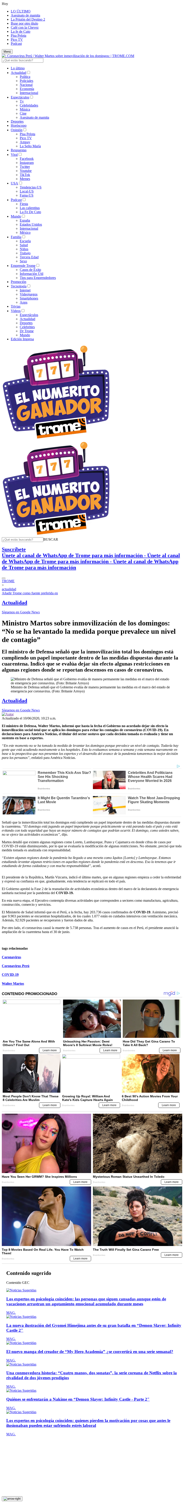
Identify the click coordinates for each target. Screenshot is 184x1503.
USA (14, 183)
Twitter (25, 167)
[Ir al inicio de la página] (12, 1498)
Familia (16, 237)
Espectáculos (20, 97)
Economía (27, 89)
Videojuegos (28, 294)
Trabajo (25, 253)
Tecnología (18, 286)
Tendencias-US (31, 187)
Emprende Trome (23, 266)
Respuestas (18, 150)
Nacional (26, 85)
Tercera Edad (29, 257)
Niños (24, 249)
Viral (14, 154)
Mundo (16, 216)
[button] (50, 539)
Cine (23, 113)
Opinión (16, 130)
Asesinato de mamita (25, 15)
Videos (16, 311)
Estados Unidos (31, 224)
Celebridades (29, 105)
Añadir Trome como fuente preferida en (30, 593)
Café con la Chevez (25, 27)
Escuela (25, 241)
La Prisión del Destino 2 (28, 19)
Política (25, 77)
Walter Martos (13, 983)
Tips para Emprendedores (38, 278)
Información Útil (31, 274)
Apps (23, 302)
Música (25, 109)
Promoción (18, 282)
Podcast (16, 43)
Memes (25, 179)
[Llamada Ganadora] (56, 439)
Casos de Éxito (30, 270)
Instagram (27, 163)
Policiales (26, 81)
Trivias (15, 306)
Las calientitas (30, 208)
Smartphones (29, 298)
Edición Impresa (22, 339)
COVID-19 (10, 974)
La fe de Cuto (20, 31)
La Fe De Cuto (30, 212)
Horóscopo (18, 125)
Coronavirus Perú (15, 966)
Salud (24, 245)
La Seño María (30, 146)
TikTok (25, 175)
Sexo (23, 261)
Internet (25, 290)
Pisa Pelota (18, 35)
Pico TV (17, 39)
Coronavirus (11, 957)
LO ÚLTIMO (21, 11)
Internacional (29, 93)
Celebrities (27, 327)
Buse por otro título (24, 23)
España (25, 220)
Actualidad (18, 73)
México (25, 232)
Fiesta (24, 204)
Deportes (17, 121)
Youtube (26, 171)
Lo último (18, 68)
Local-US (27, 191)
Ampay (25, 142)
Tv (22, 101)
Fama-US (26, 195)
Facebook (27, 159)
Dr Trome (27, 331)
